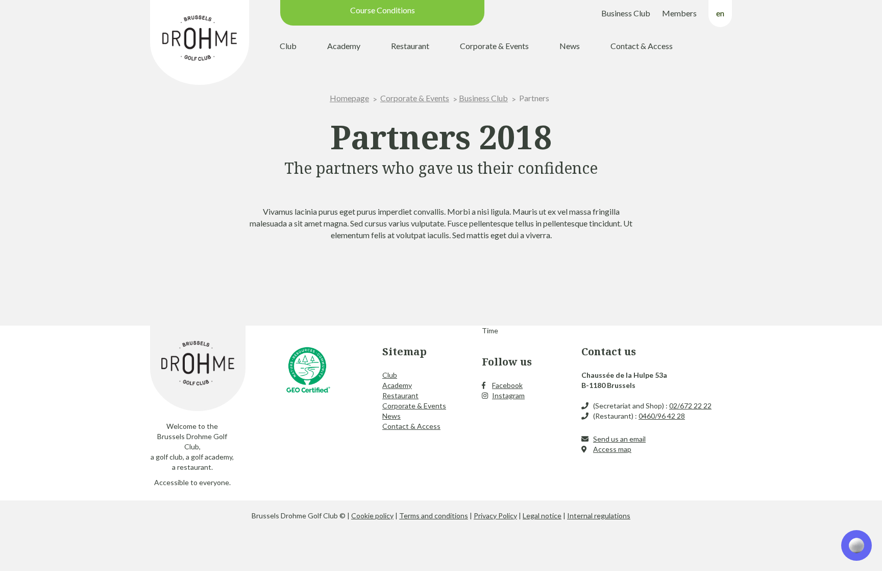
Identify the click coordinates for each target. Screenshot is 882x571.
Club (288, 46)
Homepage (349, 98)
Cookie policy (372, 515)
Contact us (608, 351)
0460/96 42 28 (662, 416)
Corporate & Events (494, 46)
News (569, 46)
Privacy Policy (495, 515)
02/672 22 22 (690, 405)
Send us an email (619, 439)
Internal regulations (598, 515)
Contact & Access (641, 46)
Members (679, 13)
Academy (343, 46)
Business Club (625, 13)
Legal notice (542, 515)
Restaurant (410, 46)
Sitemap (404, 351)
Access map (612, 449)
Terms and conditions (433, 515)
